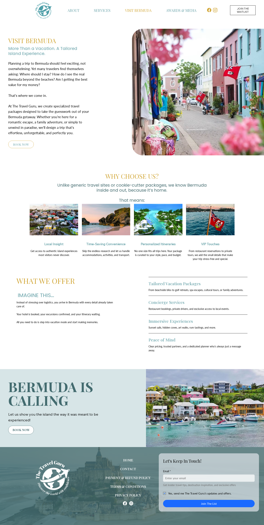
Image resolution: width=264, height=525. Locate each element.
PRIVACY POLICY (128, 495)
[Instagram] (131, 503)
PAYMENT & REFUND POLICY (128, 478)
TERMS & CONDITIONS (128, 486)
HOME (128, 460)
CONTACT (128, 469)
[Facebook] (125, 503)
